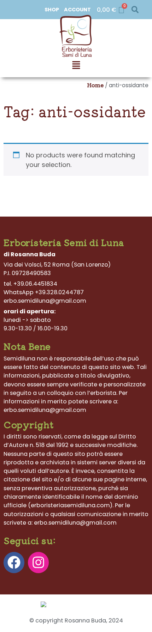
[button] (134, 9)
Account (77, 9)
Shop (52, 9)
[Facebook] (14, 562)
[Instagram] (38, 562)
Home (95, 85)
